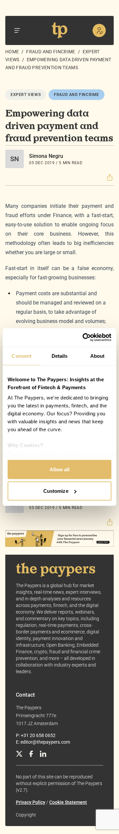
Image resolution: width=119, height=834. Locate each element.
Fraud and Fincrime (50, 51)
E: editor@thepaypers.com (43, 742)
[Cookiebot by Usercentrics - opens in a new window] (84, 337)
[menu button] (17, 30)
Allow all (60, 469)
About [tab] (97, 355)
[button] (110, 177)
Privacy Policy (30, 802)
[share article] (110, 177)
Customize (55, 491)
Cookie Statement (68, 802)
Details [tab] (60, 355)
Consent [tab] (21, 355)
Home (12, 51)
